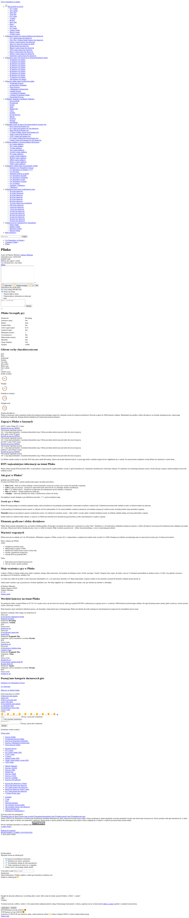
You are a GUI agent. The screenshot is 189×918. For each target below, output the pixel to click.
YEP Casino (9, 762)
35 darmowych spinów (17, 69)
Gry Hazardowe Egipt (17, 179)
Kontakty (8, 797)
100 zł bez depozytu (17, 205)
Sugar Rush (5, 634)
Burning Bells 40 (7, 664)
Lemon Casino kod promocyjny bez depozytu (25, 140)
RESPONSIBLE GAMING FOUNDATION (16, 832)
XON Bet (13, 14)
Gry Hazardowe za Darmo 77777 (21, 170)
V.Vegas (12, 18)
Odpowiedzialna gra (12, 809)
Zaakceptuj (5, 908)
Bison (12, 24)
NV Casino (14, 8)
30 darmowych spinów (17, 67)
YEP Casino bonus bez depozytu (21, 50)
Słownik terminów (11, 803)
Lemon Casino (15, 30)
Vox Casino (14, 10)
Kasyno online (29, 81)
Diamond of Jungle (7, 619)
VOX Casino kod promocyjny (20, 136)
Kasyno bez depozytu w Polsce (16, 783)
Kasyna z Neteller (11, 778)
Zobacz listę (5, 916)
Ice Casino (13, 28)
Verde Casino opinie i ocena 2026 (17, 760)
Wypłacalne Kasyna (16, 83)
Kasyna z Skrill (10, 774)
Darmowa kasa (30, 189)
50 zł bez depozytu (16, 199)
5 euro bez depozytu (17, 207)
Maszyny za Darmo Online (10, 690)
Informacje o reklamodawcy (15, 811)
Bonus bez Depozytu (36, 36)
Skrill (11, 107)
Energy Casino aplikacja (18, 162)
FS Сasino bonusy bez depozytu (16, 787)
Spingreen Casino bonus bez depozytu (23, 56)
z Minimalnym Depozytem (19, 89)
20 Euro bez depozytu (17, 215)
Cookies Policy (6, 827)
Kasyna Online (10, 737)
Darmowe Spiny (42, 58)
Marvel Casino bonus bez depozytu (22, 48)
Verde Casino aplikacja (17, 164)
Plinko (3, 265)
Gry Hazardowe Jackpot (18, 181)
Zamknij (13, 908)
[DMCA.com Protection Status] (38, 825)
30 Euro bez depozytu (17, 219)
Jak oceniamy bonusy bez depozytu (17, 807)
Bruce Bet (13, 22)
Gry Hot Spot (14, 172)
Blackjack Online (16, 229)
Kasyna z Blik (10, 770)
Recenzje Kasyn (11, 748)
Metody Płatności (28, 99)
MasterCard (14, 109)
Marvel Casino (15, 32)
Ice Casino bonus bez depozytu (16, 791)
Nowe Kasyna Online (12, 745)
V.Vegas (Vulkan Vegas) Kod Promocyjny (24, 132)
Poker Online (14, 225)
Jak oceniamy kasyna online (15, 805)
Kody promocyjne (40, 124)
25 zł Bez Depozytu (16, 193)
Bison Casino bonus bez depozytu (21, 52)
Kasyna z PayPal (11, 768)
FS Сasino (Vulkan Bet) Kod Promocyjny (24, 138)
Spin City (13, 26)
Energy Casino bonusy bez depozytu (22, 42)
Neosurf (12, 120)
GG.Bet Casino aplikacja (18, 152)
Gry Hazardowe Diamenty (19, 177)
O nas (7, 799)
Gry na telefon (15, 183)
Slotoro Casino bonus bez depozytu (22, 54)
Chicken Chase (6, 650)
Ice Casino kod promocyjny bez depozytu (24, 128)
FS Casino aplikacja (16, 154)
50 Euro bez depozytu (17, 221)
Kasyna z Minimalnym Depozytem (17, 743)
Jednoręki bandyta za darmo (19, 174)
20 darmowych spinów (17, 64)
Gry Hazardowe (30, 223)
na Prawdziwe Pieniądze (18, 85)
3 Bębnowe (14, 187)
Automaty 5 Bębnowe (17, 185)
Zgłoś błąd (7, 285)
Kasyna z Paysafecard (12, 780)
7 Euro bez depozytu (17, 209)
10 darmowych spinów (17, 60)
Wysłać (28, 306)
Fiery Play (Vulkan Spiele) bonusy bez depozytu (26, 40)
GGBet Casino (15, 34)
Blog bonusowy (10, 232)
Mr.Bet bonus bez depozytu (19, 46)
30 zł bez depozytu (16, 195)
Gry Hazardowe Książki (18, 176)
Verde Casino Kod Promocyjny (20, 134)
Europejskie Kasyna (17, 97)
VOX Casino (9, 754)
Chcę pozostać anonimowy (13, 719)
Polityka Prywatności (8, 830)
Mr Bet (12, 20)
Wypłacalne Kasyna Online (14, 739)
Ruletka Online (15, 227)
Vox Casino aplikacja (17, 150)
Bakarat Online (15, 231)
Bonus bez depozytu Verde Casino (17, 789)
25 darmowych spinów (17, 65)
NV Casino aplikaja (16, 146)
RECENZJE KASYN (15, 7)
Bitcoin (12, 117)
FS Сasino (13, 16)
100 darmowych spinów (18, 79)
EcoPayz (13, 119)
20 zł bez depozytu (16, 191)
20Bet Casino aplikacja (18, 160)
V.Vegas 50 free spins (12, 793)
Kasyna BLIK (14, 101)
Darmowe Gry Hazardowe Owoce (22, 168)
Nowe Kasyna (15, 87)
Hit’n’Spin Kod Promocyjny (19, 126)
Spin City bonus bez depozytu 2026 (22, 44)
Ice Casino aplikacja (17, 144)
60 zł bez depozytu (16, 201)
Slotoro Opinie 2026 (12, 758)
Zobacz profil (5, 594)
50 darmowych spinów (17, 73)
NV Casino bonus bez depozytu (21, 38)
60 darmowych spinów (17, 75)
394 (36, 285)
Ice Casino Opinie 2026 (13, 752)
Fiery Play (13, 12)
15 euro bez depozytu (17, 213)
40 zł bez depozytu (16, 197)
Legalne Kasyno (15, 91)
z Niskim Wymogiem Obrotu (20, 95)
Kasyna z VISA (10, 776)
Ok (3, 898)
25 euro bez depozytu (17, 217)
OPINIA (17, 428)
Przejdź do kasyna (7, 428)
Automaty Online (32, 166)
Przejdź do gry (6, 628)
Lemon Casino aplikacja (18, 156)
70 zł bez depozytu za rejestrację (21, 203)
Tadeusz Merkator (26, 255)
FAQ (7, 801)
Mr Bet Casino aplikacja (18, 158)
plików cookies (108, 904)
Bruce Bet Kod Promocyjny (19, 130)
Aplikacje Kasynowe (32, 142)
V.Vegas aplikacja (16, 148)
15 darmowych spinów (17, 62)
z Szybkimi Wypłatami (17, 93)
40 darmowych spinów (17, 71)
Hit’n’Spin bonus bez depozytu (16, 785)
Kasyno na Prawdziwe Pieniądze (16, 741)
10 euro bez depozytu (17, 211)
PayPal (12, 105)
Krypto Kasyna (15, 115)
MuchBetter (14, 122)
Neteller (12, 113)
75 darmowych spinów (17, 77)
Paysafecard (14, 103)
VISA (12, 111)
